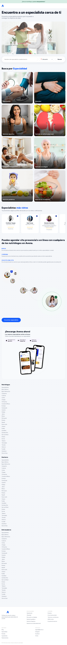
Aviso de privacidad (52, 615)
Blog (3, 629)
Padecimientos (5, 638)
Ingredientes (4, 635)
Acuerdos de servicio (52, 621)
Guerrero (4, 410)
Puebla (3, 428)
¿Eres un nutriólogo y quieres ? (33, 1)
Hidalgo (3, 412)
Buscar (60, 59)
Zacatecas (4, 451)
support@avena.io (39, 629)
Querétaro (4, 430)
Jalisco (3, 414)
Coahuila (4, 395)
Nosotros (50, 613)
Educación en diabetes (32, 617)
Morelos (3, 420)
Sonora (3, 438)
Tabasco (3, 440)
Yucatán (3, 449)
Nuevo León (4, 424)
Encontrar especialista (11, 320)
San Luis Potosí (5, 434)
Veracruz (4, 447)
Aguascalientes (5, 387)
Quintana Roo (5, 432)
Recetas (3, 633)
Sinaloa (3, 436)
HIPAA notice (51, 619)
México (3, 416)
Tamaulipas (4, 442)
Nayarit (3, 422)
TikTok (36, 635)
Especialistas (4, 631)
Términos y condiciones (53, 617)
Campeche (4, 393)
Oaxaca (3, 426)
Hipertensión (29, 613)
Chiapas (3, 399)
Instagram (37, 631)
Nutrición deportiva (31, 621)
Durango (4, 405)
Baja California (5, 389)
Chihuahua (4, 401)
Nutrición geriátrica (31, 619)
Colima (3, 397)
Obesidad (29, 615)
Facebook (37, 633)
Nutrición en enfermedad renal (34, 623)
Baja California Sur (6, 391)
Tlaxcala (3, 445)
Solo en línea (4, 453)
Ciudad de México (6, 403)
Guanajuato (4, 408)
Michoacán (4, 418)
